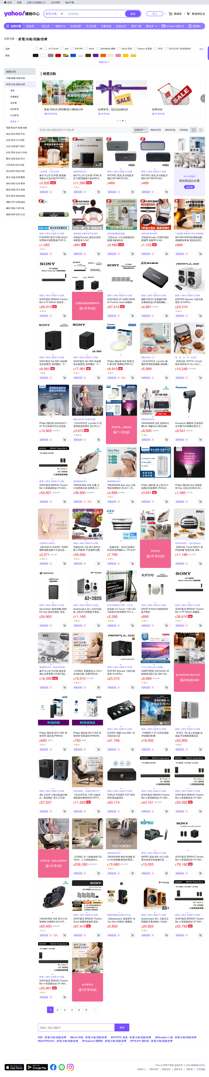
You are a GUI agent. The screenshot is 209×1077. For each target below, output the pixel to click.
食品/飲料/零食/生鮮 (15, 170)
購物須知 (166, 1069)
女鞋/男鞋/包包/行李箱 (16, 152)
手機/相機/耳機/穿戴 (15, 78)
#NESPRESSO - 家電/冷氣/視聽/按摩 (58, 1040)
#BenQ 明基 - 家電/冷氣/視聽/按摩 (88, 1037)
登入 (154, 13)
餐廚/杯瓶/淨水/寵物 (15, 189)
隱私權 (189, 1069)
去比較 (189, 187)
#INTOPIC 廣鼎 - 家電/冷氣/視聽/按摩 (131, 1037)
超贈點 (197, 26)
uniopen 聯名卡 (175, 26)
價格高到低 (170, 129)
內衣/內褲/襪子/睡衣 (15, 146)
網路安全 (178, 1069)
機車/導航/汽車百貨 (15, 208)
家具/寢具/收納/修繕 (15, 195)
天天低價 (91, 26)
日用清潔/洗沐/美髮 (15, 164)
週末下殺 (136, 26)
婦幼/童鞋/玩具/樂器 (15, 183)
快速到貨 (76, 26)
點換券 (30, 26)
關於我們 (154, 1069)
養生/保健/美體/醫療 (15, 177)
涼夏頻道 (106, 26)
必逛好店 (121, 26)
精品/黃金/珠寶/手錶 (15, 133)
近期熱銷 (183, 129)
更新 (202, 1065)
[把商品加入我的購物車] (65, 192)
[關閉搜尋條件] (62, 14)
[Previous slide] (40, 152)
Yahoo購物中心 (22, 14)
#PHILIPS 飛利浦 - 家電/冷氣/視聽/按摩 (151, 1040)
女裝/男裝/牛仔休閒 (15, 139)
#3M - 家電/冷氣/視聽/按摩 (52, 1037)
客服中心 (141, 1069)
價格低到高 (155, 129)
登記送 (45, 26)
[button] (40, 98)
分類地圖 (201, 1069)
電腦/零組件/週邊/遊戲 (16, 127)
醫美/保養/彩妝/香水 (15, 158)
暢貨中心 (61, 26)
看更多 (150, 26)
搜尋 (122, 1027)
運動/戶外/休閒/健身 (15, 201)
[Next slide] (67, 152)
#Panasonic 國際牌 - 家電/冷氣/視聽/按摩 (104, 1040)
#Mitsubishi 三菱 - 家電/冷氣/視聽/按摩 (175, 1037)
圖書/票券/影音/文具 (15, 214)
